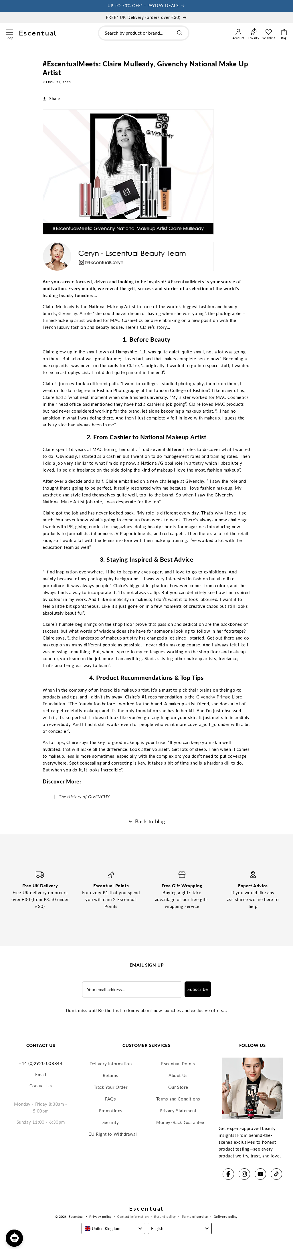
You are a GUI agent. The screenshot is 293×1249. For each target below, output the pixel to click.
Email (40, 1074)
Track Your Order (111, 1087)
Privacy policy (100, 1216)
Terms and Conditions (178, 1098)
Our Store (178, 1087)
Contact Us (40, 1085)
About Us (178, 1075)
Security (110, 1122)
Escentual (76, 1216)
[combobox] (143, 33)
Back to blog (150, 821)
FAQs (110, 1098)
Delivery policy (226, 1216)
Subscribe (197, 989)
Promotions (110, 1110)
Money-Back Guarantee (180, 1122)
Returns (110, 1075)
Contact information (133, 1216)
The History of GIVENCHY (84, 796)
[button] (9, 31)
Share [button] (54, 98)
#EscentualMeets (186, 281)
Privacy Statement (178, 1110)
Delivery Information (111, 1063)
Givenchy (67, 313)
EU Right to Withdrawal (112, 1134)
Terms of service (195, 1216)
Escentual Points (178, 1063)
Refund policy (165, 1216)
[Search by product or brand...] (179, 33)
